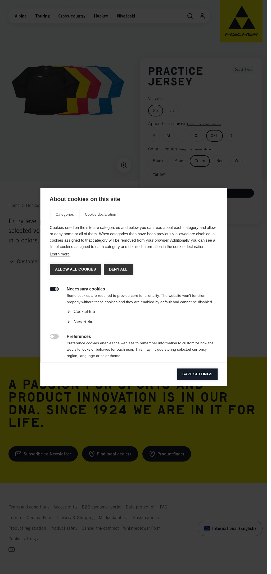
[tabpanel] (133, 326)
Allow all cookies (75, 269)
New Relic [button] (83, 321)
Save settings (197, 374)
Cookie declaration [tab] (100, 214)
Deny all (118, 269)
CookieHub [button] (84, 311)
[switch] (51, 288)
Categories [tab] (65, 214)
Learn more (59, 254)
